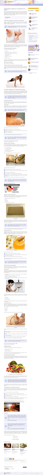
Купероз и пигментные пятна (23, 4)
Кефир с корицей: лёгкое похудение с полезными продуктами (7, 449)
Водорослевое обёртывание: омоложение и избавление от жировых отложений (23, 450)
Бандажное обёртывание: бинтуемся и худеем (15, 449)
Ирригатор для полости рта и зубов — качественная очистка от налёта (35, 28)
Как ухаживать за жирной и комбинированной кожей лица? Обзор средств (35, 18)
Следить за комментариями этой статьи (8, 466)
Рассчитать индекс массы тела (34, 8)
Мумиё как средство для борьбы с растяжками (33, 39)
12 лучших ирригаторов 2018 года (35, 21)
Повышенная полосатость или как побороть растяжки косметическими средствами (33, 37)
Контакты (15, 472)
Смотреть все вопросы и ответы (31, 43)
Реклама (15, 473)
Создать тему (37, 10)
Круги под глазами (16, 4)
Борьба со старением (7, 4)
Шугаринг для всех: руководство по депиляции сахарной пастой (35, 62)
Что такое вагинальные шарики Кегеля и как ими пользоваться (35, 24)
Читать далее (5, 453)
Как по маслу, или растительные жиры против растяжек (33, 35)
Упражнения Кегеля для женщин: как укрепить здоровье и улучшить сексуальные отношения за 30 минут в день (35, 66)
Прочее (29, 4)
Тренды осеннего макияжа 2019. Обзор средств (34, 14)
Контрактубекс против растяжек (33, 40)
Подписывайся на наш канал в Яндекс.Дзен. (33, 73)
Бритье (12, 4)
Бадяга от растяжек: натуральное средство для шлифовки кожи (33, 41)
